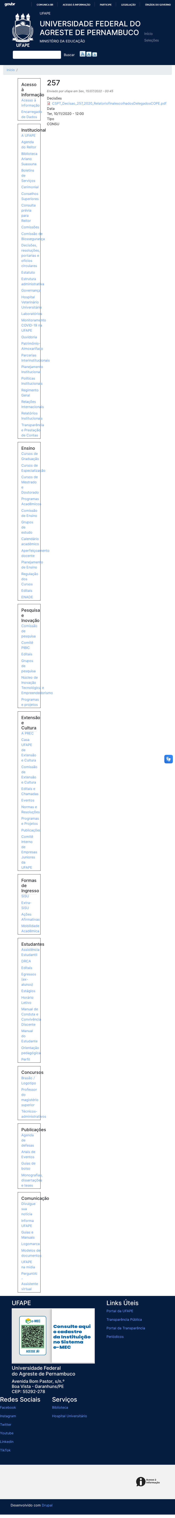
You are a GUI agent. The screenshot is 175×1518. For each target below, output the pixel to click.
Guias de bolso (28, 1166)
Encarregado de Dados (31, 114)
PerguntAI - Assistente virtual (29, 1281)
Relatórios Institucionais (31, 415)
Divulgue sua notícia (28, 1209)
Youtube (6, 1433)
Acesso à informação (76, 4)
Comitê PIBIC (27, 645)
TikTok (5, 1450)
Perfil (25, 1059)
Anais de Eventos (28, 1154)
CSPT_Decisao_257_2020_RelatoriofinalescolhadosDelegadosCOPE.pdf (109, 103)
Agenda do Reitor (28, 144)
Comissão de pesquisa (29, 631)
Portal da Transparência (125, 1328)
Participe (106, 4)
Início (148, 33)
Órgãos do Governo (158, 4)
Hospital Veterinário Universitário (31, 302)
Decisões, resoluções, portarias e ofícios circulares (30, 255)
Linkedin (6, 1441)
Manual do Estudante (29, 1036)
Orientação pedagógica (31, 1050)
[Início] (23, 30)
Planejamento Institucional (32, 369)
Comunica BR (45, 4)
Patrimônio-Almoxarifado (32, 346)
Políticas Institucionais (31, 381)
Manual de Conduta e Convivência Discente (31, 1017)
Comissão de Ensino (29, 513)
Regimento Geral (30, 392)
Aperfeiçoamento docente (35, 553)
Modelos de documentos (31, 1253)
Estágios (28, 991)
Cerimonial (30, 187)
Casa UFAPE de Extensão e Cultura (28, 749)
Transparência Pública (124, 1319)
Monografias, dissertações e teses (31, 1180)
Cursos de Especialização (33, 468)
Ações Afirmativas (30, 916)
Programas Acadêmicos (31, 501)
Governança (31, 290)
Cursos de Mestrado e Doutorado (30, 484)
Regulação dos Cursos (29, 579)
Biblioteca (60, 1407)
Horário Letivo (27, 1000)
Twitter (5, 1424)
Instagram (8, 1416)
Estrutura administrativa (32, 281)
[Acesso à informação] (148, 1482)
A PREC (27, 733)
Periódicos (115, 1336)
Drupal (47, 1505)
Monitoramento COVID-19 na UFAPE (33, 325)
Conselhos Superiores (30, 196)
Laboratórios (31, 314)
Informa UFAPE (27, 1223)
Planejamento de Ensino (32, 564)
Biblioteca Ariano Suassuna (29, 158)
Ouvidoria (29, 337)
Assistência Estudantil (30, 952)
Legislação (128, 4)
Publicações (31, 830)
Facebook (8, 1407)
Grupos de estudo (27, 527)
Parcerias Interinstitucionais (35, 357)
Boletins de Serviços (28, 175)
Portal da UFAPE (119, 1311)
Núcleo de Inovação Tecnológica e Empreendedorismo (37, 685)
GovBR (9, 4)
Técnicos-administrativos (33, 1114)
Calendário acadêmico (30, 541)
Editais (26, 590)
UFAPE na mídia (28, 1264)
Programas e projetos (30, 702)
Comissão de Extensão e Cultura (29, 774)
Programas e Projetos (30, 821)
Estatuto (28, 272)
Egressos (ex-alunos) (28, 979)
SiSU (25, 896)
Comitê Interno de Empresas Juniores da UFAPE (29, 852)
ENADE (27, 597)
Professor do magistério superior (29, 1097)
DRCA (26, 961)
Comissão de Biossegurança (33, 236)
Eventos (27, 800)
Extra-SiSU (26, 905)
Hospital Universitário (69, 1416)
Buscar (69, 55)
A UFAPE (28, 135)
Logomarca (30, 1244)
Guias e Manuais (28, 1234)
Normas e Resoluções (30, 809)
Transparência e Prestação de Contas (32, 430)
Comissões (30, 227)
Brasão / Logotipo (28, 1080)
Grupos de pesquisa (28, 666)
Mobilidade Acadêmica (30, 928)
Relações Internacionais (32, 404)
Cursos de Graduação (30, 456)
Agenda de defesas (27, 1140)
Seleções (151, 40)
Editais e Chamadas (29, 791)
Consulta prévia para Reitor (28, 213)
